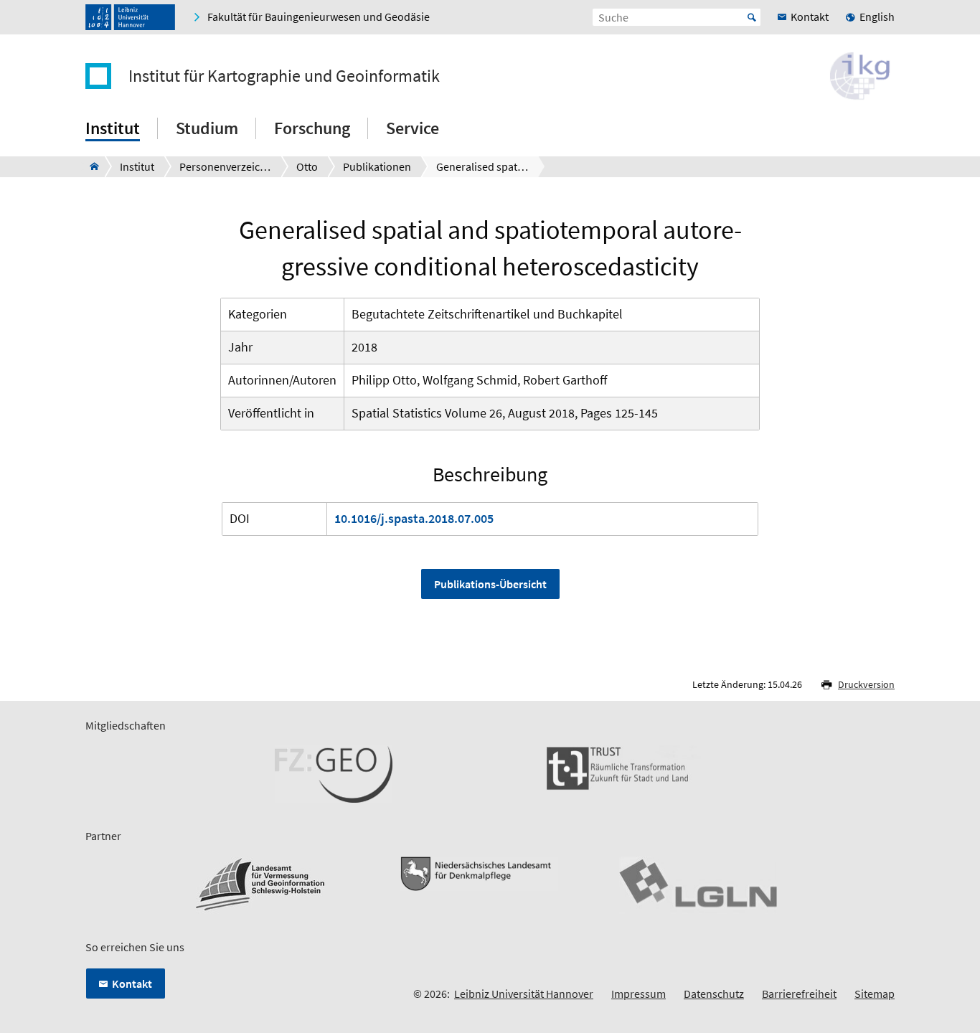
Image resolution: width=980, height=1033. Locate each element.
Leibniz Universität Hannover (523, 993)
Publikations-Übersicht (490, 584)
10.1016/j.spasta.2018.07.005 (414, 518)
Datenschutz (714, 993)
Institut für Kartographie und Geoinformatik (284, 76)
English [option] (877, 16)
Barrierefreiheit (799, 993)
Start (751, 17)
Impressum (638, 993)
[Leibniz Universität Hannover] (130, 17)
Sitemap (874, 993)
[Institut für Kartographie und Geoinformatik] (90, 166)
